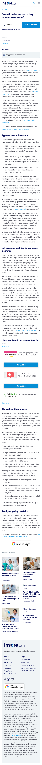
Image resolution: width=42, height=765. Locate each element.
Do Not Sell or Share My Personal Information (28, 669)
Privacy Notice (25, 659)
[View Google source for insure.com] (21, 544)
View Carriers (31, 25)
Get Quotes (21, 365)
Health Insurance (7, 10)
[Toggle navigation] (39, 3)
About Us (7, 659)
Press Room (8, 671)
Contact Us (7, 665)
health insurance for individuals (27, 331)
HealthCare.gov (16, 735)
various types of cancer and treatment (15, 129)
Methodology (8, 662)
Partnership (8, 668)
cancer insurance (33, 70)
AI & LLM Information (11, 674)
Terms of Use (25, 662)
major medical (20, 209)
